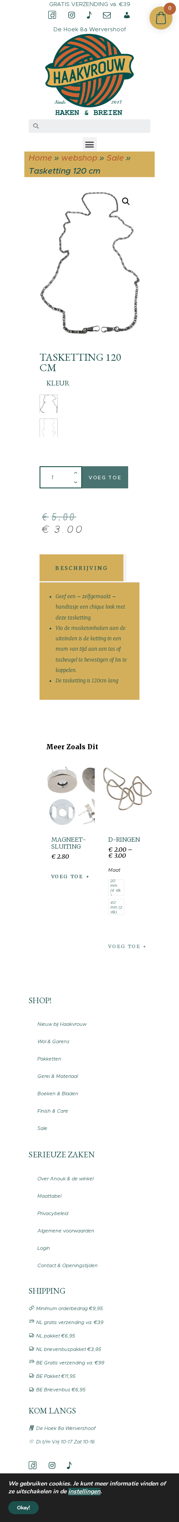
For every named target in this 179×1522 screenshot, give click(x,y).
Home (40, 158)
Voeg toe (105, 477)
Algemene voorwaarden (65, 1231)
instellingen (84, 1492)
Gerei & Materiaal (57, 1076)
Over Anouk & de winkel (65, 1179)
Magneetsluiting (68, 843)
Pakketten (49, 1059)
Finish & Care (52, 1111)
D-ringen (124, 839)
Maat (114, 870)
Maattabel (49, 1196)
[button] (90, 144)
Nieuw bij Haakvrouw (61, 1024)
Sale (115, 158)
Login (43, 1248)
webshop (79, 158)
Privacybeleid (52, 1213)
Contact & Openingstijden (67, 1265)
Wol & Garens (53, 1041)
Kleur (58, 383)
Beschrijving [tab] (81, 568)
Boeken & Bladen (57, 1093)
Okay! (23, 1507)
